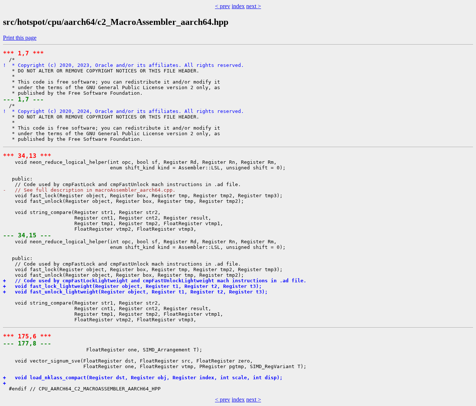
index (238, 6)
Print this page (19, 38)
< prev (222, 6)
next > (253, 6)
